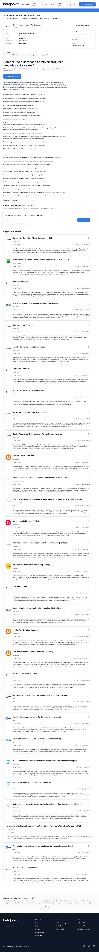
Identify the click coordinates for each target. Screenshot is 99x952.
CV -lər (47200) (34, 4)
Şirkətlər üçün (60, 4)
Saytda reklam (39, 932)
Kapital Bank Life (49, 192)
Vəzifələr (52, 4)
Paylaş (7, 200)
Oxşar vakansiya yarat (12, 76)
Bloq (36, 926)
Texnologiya (24, 18)
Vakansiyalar (25, 4)
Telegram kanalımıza (33, 196)
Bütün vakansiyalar (62, 923)
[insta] (84, 946)
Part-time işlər (81, 926)
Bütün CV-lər (60, 926)
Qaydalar (38, 929)
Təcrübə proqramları (83, 929)
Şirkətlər (44, 4)
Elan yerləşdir (88, 4)
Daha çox (47, 907)
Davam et (83, 220)
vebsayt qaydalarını (20, 224)
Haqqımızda (38, 935)
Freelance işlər (81, 923)
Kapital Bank (16, 27)
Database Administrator (22, 55)
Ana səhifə (6, 18)
